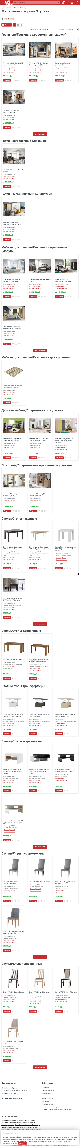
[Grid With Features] (18, 25)
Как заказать (46, 1093)
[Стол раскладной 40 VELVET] (14, 646)
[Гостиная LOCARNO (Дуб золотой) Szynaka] (14, 97)
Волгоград (16, 1122)
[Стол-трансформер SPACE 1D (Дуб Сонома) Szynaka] (66, 701)
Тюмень (27, 1129)
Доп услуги (45, 1101)
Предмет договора (47, 1090)
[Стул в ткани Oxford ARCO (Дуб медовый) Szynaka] (14, 918)
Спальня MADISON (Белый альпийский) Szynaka (12, 280)
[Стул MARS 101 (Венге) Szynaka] (14, 979)
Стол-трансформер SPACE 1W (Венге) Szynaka (39, 715)
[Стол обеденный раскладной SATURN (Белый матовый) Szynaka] (66, 534)
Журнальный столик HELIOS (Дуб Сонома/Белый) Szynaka (13, 822)
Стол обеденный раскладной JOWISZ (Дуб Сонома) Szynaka (39, 548)
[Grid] (14, 25)
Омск (21, 1127)
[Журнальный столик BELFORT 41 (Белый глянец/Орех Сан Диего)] (14, 756)
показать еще (40, 134)
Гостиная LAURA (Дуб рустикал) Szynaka (62, 64)
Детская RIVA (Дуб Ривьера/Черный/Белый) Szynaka (38, 439)
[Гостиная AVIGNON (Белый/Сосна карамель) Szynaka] (40, 50)
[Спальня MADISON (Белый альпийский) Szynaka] (14, 266)
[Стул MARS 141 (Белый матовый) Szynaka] (14, 868)
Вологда (21, 1122)
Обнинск (23, 1120)
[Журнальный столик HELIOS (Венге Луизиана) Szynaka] (66, 756)
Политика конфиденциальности (52, 1107)
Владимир (32, 1122)
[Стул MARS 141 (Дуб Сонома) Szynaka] (66, 868)
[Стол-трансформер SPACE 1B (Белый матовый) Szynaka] (14, 701)
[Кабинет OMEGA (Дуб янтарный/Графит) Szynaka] (14, 209)
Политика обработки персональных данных (56, 1109)
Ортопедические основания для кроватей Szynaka (12, 386)
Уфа (40, 1129)
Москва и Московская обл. (8, 1120)
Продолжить (23, 1143)
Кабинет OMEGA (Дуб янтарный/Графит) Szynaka (12, 223)
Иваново (11, 1125)
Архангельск (4, 1122)
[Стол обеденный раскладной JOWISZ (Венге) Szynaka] (14, 534)
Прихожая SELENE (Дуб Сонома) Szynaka (37, 495)
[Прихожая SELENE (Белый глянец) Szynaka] (14, 480)
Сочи (7, 1129)
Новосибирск (16, 1127)
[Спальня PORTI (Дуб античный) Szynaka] (40, 266)
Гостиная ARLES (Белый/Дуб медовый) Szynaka (13, 64)
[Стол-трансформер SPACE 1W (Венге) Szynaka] (40, 701)
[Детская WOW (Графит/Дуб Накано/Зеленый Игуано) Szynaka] (66, 425)
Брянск (11, 1122)
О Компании (45, 1088)
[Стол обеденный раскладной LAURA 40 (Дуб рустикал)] (40, 646)
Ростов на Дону (34, 1127)
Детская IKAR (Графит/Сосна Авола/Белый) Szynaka (13, 439)
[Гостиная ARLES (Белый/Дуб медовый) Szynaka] (14, 50)
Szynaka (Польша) (9, 70)
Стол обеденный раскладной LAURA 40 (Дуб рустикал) (39, 660)
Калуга (19, 1120)
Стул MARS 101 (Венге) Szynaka (13, 992)
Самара (3, 1129)
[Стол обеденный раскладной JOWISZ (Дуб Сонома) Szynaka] (40, 534)
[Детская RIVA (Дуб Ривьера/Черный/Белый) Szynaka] (40, 425)
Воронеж (26, 1122)
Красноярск (28, 1125)
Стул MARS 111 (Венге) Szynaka (66, 992)
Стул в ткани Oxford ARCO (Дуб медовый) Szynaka (13, 932)
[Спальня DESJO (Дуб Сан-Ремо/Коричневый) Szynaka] (14, 313)
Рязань (16, 1129)
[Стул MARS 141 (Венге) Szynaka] (40, 868)
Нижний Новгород (6, 1127)
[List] (21, 25)
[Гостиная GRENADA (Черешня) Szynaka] (14, 156)
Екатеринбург (5, 1125)
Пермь (28, 1127)
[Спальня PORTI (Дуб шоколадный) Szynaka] (66, 266)
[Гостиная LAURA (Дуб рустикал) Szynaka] (66, 50)
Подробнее (7, 80)
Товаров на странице (65, 29)
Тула (23, 1129)
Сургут (11, 1129)
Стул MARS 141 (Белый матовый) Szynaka (11, 883)
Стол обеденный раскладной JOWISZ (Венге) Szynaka (13, 548)
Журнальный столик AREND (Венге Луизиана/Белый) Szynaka (39, 771)
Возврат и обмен (47, 1099)
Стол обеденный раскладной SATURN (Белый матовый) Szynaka (65, 549)
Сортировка (34, 29)
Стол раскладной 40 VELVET (13, 659)
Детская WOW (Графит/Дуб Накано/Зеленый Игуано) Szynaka (64, 440)
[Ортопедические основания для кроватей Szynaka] (14, 372)
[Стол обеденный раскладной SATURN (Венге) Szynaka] (14, 585)
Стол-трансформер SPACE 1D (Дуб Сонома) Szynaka (65, 715)
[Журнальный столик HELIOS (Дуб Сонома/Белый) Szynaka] (14, 808)
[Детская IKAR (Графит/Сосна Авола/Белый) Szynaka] (14, 425)
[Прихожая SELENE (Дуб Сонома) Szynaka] (40, 480)
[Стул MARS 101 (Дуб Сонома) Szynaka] (40, 979)
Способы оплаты (47, 1096)
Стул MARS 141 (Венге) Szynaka (39, 882)
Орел (24, 1127)
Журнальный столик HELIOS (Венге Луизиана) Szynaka (65, 770)
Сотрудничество (47, 1104)
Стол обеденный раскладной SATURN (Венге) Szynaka (13, 599)
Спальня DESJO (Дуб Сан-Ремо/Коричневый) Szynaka (12, 327)
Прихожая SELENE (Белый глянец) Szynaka (12, 495)
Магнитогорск (36, 1125)
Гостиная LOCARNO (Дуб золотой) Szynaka (11, 111)
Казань (17, 1125)
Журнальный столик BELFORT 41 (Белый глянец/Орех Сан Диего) (13, 771)
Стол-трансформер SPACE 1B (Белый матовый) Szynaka (13, 715)
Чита (37, 1129)
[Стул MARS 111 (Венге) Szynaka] (66, 979)
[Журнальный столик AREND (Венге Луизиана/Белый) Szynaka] (40, 756)
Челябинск (32, 1129)
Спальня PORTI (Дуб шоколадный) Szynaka (63, 280)
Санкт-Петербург (30, 1120)
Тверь (19, 1129)
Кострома (22, 1125)
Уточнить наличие (9, 72)
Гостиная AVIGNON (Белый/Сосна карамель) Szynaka (38, 64)
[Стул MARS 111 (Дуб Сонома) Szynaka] (14, 1028)
